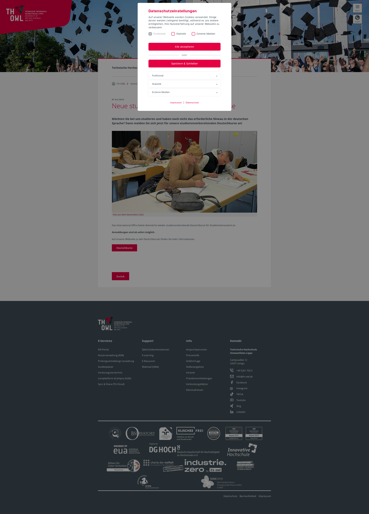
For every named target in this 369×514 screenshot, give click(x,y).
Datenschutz (192, 102)
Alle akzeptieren (184, 46)
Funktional (159, 33)
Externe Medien (206, 33)
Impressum (176, 102)
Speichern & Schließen (184, 63)
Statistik (181, 33)
